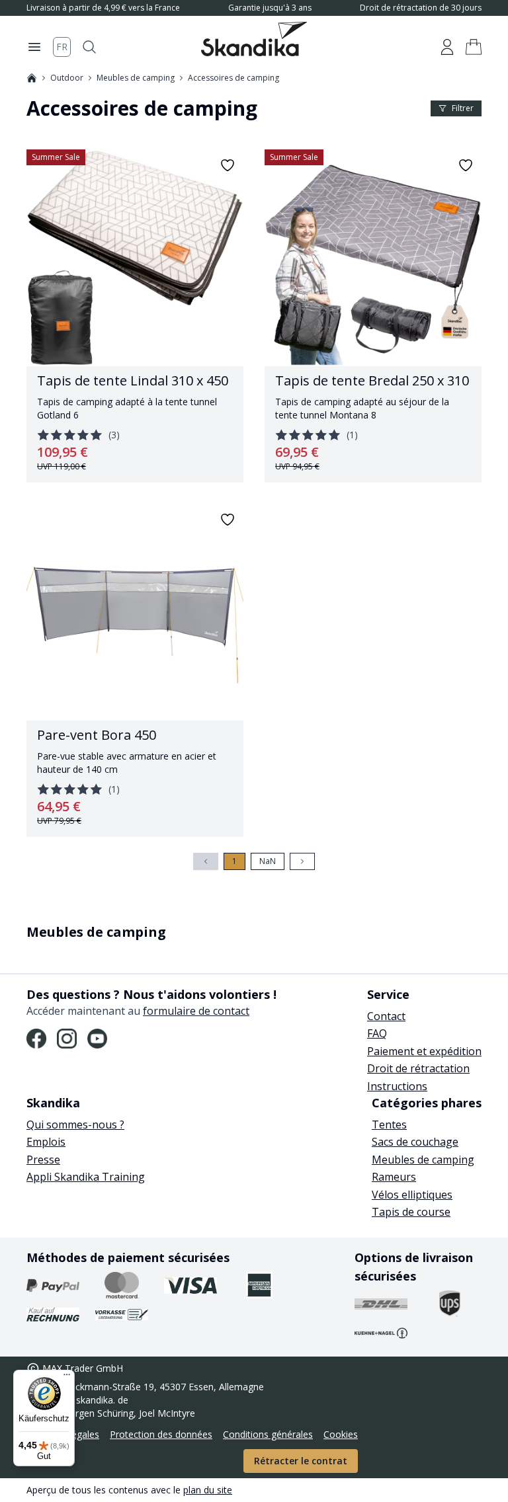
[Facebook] (36, 1038)
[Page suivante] (302, 861)
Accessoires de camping (233, 78)
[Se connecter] (447, 47)
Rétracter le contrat (300, 1460)
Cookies (340, 1434)
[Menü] (67, 1378)
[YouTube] (97, 1038)
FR (61, 46)
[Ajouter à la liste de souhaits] (227, 165)
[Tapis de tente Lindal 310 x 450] (134, 316)
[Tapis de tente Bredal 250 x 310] (373, 316)
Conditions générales (268, 1434)
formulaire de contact (196, 1011)
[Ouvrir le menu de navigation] (34, 47)
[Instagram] (67, 1038)
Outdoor (66, 78)
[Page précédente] (205, 861)
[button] (474, 47)
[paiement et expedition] (52, 1285)
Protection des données (161, 1434)
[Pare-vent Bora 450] (134, 670)
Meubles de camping (136, 78)
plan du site (207, 1489)
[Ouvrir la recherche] (89, 47)
